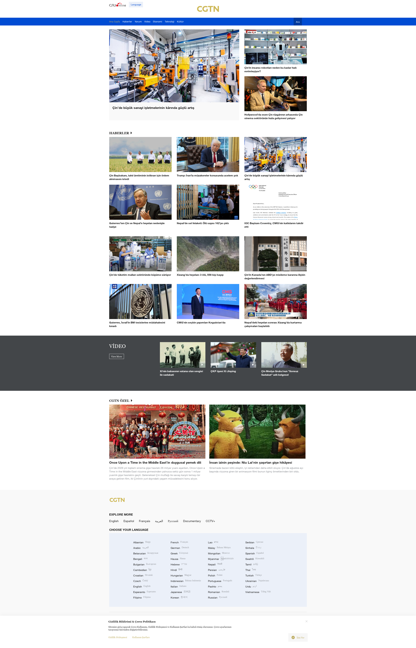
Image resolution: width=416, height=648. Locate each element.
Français (144, 521)
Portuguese (220, 581)
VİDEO (117, 346)
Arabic (141, 547)
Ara (298, 21)
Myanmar (221, 559)
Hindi (176, 570)
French (179, 542)
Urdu (251, 586)
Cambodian (142, 570)
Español (129, 521)
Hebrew (179, 564)
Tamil (251, 564)
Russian (217, 597)
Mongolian (219, 553)
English (114, 521)
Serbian (254, 542)
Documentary (192, 521)
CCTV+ (210, 521)
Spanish (254, 553)
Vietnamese (258, 592)
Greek (179, 553)
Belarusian (145, 553)
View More (116, 356)
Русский (173, 521)
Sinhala (253, 547)
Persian (216, 570)
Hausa (178, 559)
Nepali (215, 564)
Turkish (253, 575)
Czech (140, 581)
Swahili (254, 559)
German (180, 547)
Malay (219, 547)
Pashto (215, 586)
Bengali (140, 559)
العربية (159, 521)
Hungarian (181, 575)
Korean (179, 597)
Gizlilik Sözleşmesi (117, 637)
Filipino (142, 597)
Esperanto (144, 592)
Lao (213, 542)
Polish (215, 575)
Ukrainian (257, 581)
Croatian (143, 575)
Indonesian (186, 581)
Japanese (180, 592)
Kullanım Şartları (141, 637)
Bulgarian (144, 564)
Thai (250, 570)
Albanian (141, 542)
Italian (178, 586)
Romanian (218, 592)
